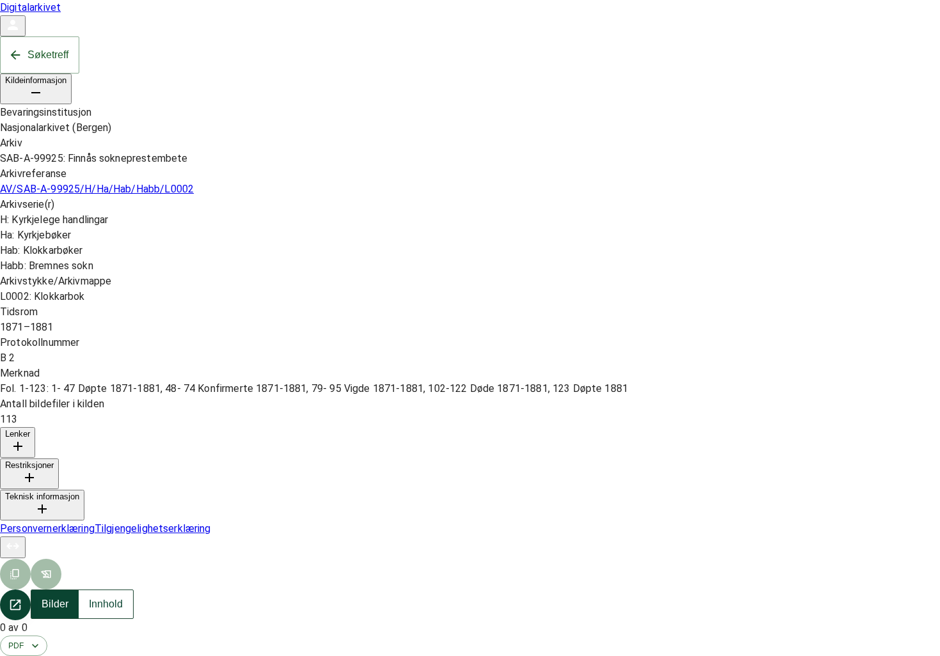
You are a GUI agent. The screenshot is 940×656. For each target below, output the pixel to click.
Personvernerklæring (47, 528)
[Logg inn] (13, 25)
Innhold (106, 603)
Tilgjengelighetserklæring (153, 528)
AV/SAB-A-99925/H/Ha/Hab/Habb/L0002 (97, 189)
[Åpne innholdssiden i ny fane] (15, 605)
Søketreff (47, 54)
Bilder (55, 603)
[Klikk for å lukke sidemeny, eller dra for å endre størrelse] (13, 547)
